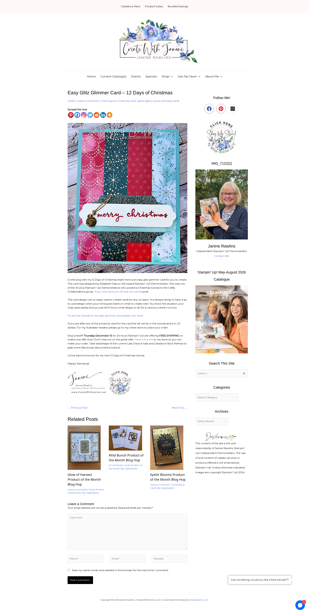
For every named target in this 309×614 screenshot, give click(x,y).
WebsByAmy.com (198, 600)
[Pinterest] (71, 115)
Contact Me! (221, 255)
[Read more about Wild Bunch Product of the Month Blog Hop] (127, 437)
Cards (71, 100)
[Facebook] (77, 115)
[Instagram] (84, 115)
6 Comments (115, 465)
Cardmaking (177, 484)
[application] (171, 76)
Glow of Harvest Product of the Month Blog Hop (84, 479)
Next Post (179, 407)
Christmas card (126, 100)
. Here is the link (144, 339)
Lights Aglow (144, 100)
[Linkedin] (103, 115)
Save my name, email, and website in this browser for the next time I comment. (120, 570)
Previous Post (78, 407)
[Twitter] (90, 115)
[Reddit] (96, 115)
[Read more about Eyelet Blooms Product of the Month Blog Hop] (168, 447)
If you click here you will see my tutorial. (118, 291)
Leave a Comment (88, 100)
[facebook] (209, 109)
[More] (109, 115)
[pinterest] (221, 109)
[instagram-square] (233, 109)
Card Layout (109, 100)
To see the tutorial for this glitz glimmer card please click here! (105, 315)
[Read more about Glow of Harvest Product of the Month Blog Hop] (86, 447)
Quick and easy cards (166, 100)
